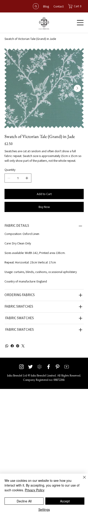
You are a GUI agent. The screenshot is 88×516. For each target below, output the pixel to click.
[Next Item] (77, 88)
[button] (76, 6)
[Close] (81, 480)
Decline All (24, 501)
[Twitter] (23, 346)
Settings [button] (44, 509)
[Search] (36, 6)
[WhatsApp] (7, 346)
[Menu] (80, 22)
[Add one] (26, 178)
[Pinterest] (17, 346)
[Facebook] (12, 346)
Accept (65, 501)
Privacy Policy (34, 490)
